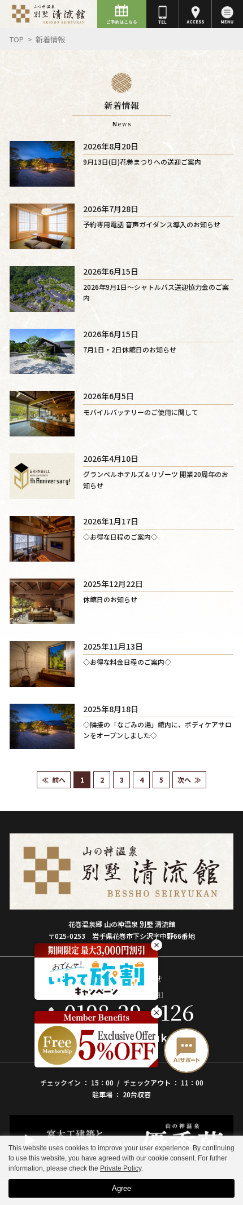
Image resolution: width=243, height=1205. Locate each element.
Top (17, 39)
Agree (121, 1188)
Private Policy (120, 1168)
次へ (184, 779)
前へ (59, 779)
